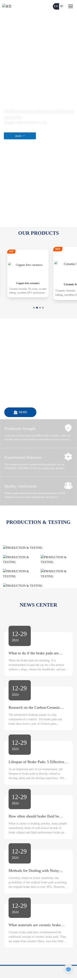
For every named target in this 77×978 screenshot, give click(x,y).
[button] (39, 223)
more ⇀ (20, 136)
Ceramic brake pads (45, 285)
